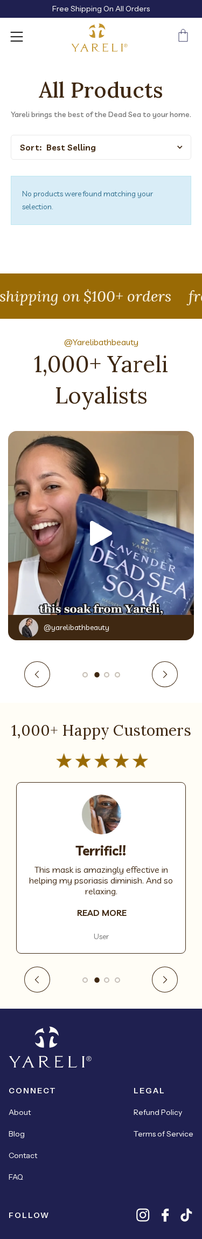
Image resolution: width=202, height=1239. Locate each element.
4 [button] (117, 674)
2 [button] (96, 674)
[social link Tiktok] (186, 1215)
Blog (17, 1134)
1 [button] (85, 674)
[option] (101, 533)
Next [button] (165, 674)
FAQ (16, 1177)
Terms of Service (163, 1134)
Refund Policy (158, 1112)
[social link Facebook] (165, 1215)
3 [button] (106, 674)
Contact (23, 1155)
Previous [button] (37, 674)
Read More (102, 912)
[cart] (183, 37)
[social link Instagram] (143, 1215)
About (20, 1112)
